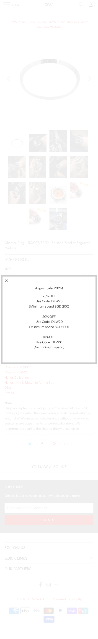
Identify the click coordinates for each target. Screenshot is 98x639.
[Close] (7, 281)
